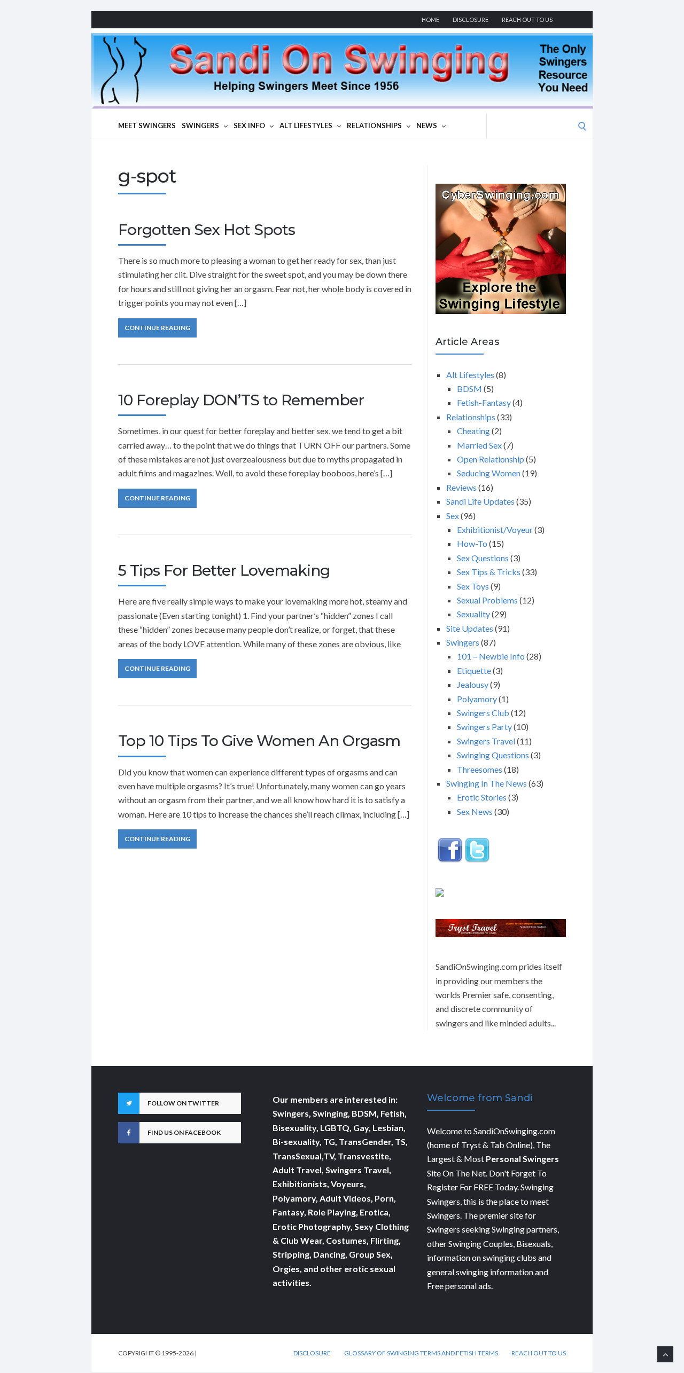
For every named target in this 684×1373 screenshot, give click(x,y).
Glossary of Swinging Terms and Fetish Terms (421, 1353)
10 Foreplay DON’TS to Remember (241, 400)
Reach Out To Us (527, 19)
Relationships (374, 125)
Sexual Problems (487, 600)
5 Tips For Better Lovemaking (224, 570)
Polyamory (477, 699)
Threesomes (479, 769)
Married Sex (479, 445)
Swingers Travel (486, 741)
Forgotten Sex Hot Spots (206, 230)
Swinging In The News (486, 783)
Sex (452, 516)
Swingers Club (483, 713)
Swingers (200, 125)
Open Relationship (490, 459)
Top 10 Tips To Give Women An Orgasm (259, 741)
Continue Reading (157, 328)
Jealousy (472, 684)
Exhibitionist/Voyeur (495, 529)
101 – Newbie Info (491, 656)
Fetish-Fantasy (484, 402)
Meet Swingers (147, 125)
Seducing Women (488, 473)
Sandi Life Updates (480, 501)
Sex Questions (483, 558)
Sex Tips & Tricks (488, 572)
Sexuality (473, 614)
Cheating (473, 431)
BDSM (469, 388)
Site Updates (469, 628)
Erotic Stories (482, 797)
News (426, 125)
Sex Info (249, 125)
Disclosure (470, 19)
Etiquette (474, 670)
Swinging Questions (493, 755)
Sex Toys (473, 586)
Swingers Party (484, 726)
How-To (472, 543)
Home (430, 19)
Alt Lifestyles (305, 125)
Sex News (475, 811)
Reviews (461, 487)
